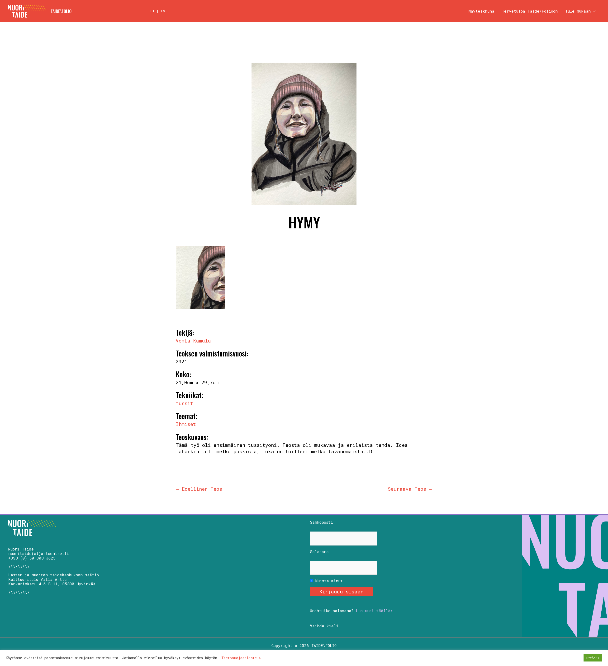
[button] (593, 11)
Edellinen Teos (199, 489)
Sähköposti (321, 522)
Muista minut (328, 580)
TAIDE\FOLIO (61, 11)
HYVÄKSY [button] (592, 658)
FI (152, 11)
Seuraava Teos (410, 489)
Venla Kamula (193, 341)
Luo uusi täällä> (374, 610)
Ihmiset (186, 424)
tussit (184, 403)
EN (163, 11)
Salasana (319, 551)
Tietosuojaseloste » (241, 658)
